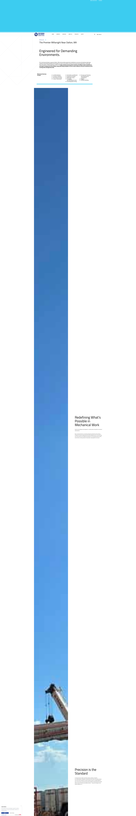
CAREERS (100, 0)
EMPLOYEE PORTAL (93, 0)
